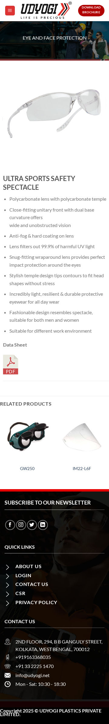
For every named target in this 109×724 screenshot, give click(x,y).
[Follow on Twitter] (32, 525)
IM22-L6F (82, 468)
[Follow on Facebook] (10, 525)
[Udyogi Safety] (47, 10)
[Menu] (10, 11)
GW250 (27, 468)
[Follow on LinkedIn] (43, 525)
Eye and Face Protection (55, 38)
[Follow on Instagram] (21, 525)
